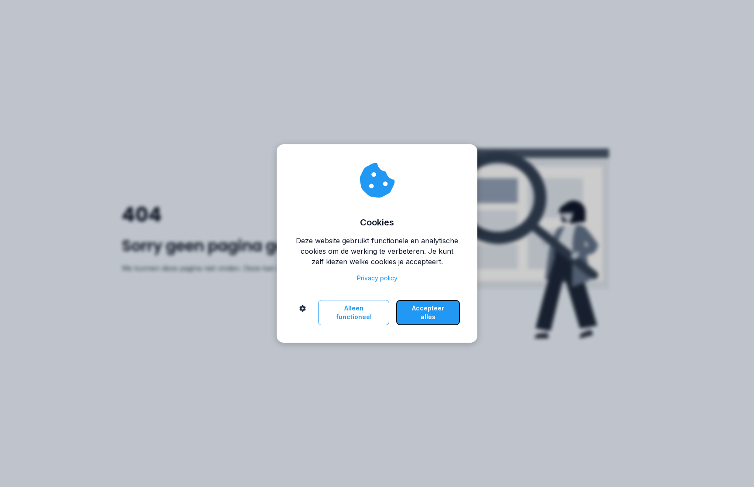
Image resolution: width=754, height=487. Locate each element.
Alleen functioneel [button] (354, 312)
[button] (302, 312)
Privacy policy (377, 278)
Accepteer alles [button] (428, 312)
